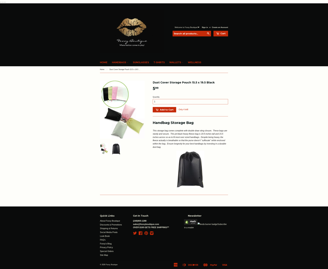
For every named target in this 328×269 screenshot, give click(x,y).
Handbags (119, 62)
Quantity (156, 97)
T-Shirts (159, 62)
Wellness (194, 62)
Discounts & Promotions (111, 225)
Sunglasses (141, 62)
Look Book (105, 236)
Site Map (104, 255)
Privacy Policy (106, 247)
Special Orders (107, 251)
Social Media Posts (108, 232)
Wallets (175, 62)
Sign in (205, 27)
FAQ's (102, 240)
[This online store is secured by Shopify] (190, 224)
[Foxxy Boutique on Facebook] (140, 234)
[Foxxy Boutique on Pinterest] (146, 234)
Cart (222, 33)
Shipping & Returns (109, 228)
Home (103, 62)
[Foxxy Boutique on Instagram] (152, 234)
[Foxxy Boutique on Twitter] (135, 234)
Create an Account (220, 27)
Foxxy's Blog (106, 244)
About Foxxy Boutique (110, 221)
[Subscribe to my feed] (207, 224)
